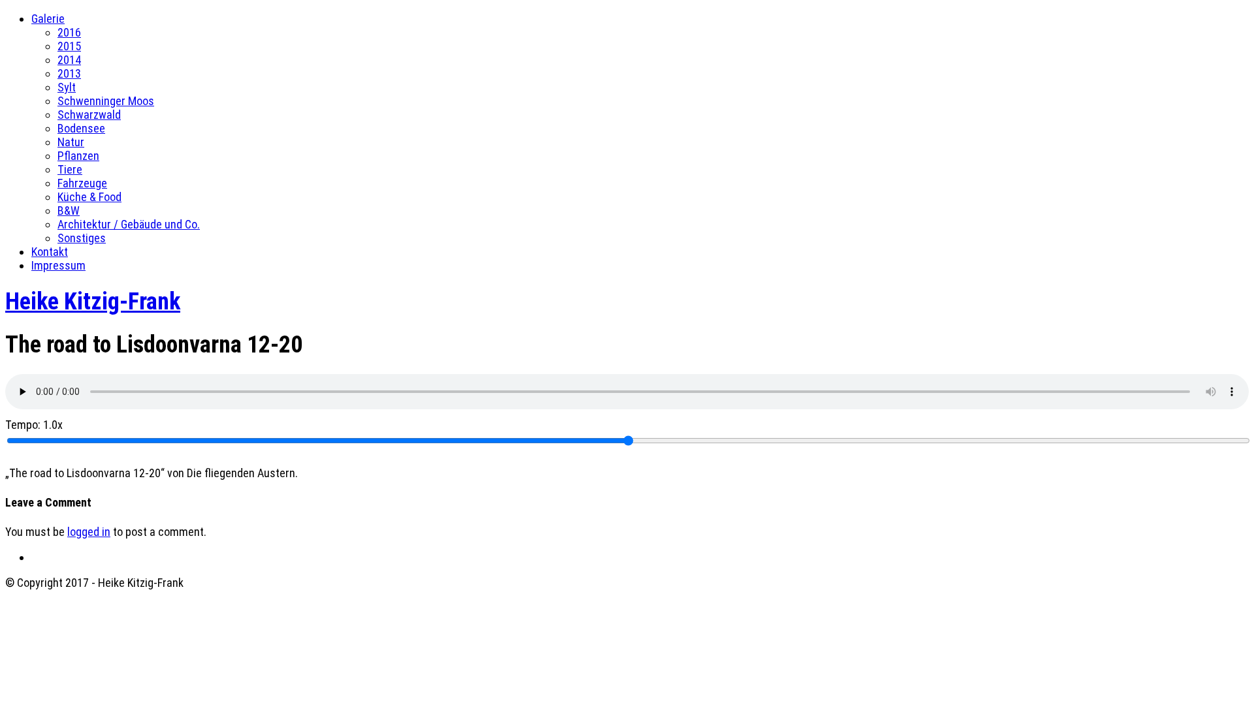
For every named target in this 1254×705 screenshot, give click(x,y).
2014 (69, 60)
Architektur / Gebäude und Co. (128, 224)
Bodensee (81, 128)
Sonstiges (81, 238)
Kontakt (49, 251)
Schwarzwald (89, 114)
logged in (88, 532)
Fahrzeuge (82, 183)
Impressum (58, 265)
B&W (68, 210)
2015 (69, 46)
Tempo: (34, 424)
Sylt (66, 87)
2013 (69, 73)
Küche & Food (89, 197)
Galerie (48, 18)
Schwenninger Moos (105, 101)
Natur (70, 142)
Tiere (69, 169)
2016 (69, 32)
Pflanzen (78, 156)
